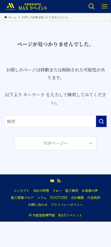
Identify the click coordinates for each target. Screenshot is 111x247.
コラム (42, 197)
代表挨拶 (93, 197)
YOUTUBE (59, 197)
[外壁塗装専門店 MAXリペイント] (26, 6)
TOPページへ (55, 143)
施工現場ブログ (22, 197)
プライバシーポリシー (67, 204)
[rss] (58, 180)
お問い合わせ (37, 204)
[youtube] (52, 180)
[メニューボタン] (104, 6)
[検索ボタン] (91, 6)
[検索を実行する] (101, 121)
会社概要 (77, 197)
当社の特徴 (41, 190)
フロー (57, 190)
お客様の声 (90, 190)
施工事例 (71, 190)
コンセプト (21, 190)
